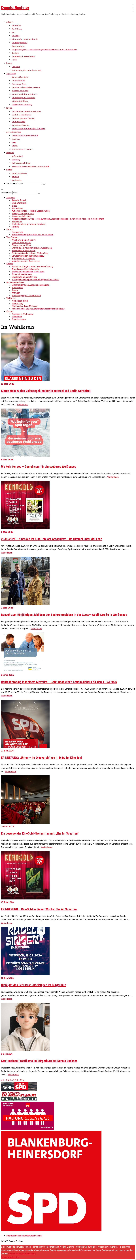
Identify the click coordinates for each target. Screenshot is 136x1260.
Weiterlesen (22, 404)
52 (21, 1080)
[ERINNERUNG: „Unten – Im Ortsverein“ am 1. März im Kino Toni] (25, 747)
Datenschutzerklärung (25, 1253)
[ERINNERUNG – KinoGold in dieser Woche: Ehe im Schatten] (25, 898)
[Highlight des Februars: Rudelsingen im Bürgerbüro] (25, 974)
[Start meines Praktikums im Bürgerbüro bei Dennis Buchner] (25, 1050)
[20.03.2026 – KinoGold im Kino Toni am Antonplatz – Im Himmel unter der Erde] (25, 528)
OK (9, 1253)
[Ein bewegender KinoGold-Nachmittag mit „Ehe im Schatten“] (25, 823)
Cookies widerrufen (10, 1257)
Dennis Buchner (15, 7)
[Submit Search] (44, 184)
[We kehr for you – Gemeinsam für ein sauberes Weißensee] (25, 456)
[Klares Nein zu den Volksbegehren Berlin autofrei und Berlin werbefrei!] (25, 380)
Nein (13, 1253)
